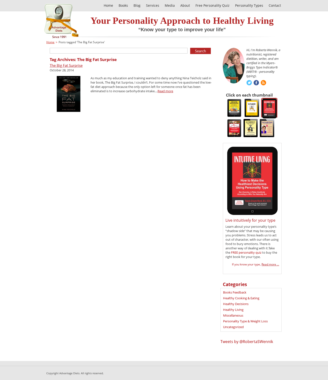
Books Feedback (234, 292)
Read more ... (270, 264)
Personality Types (249, 5)
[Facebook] (256, 83)
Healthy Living (233, 309)
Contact (275, 5)
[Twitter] (249, 83)
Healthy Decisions (236, 304)
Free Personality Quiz (212, 5)
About (185, 5)
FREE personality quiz (246, 252)
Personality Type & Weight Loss (245, 321)
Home (108, 5)
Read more (165, 91)
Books (123, 5)
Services (152, 5)
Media (170, 5)
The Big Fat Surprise (66, 65)
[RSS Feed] (263, 83)
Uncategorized (233, 327)
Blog (137, 5)
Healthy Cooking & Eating (241, 298)
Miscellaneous (233, 315)
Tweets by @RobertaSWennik (246, 341)
